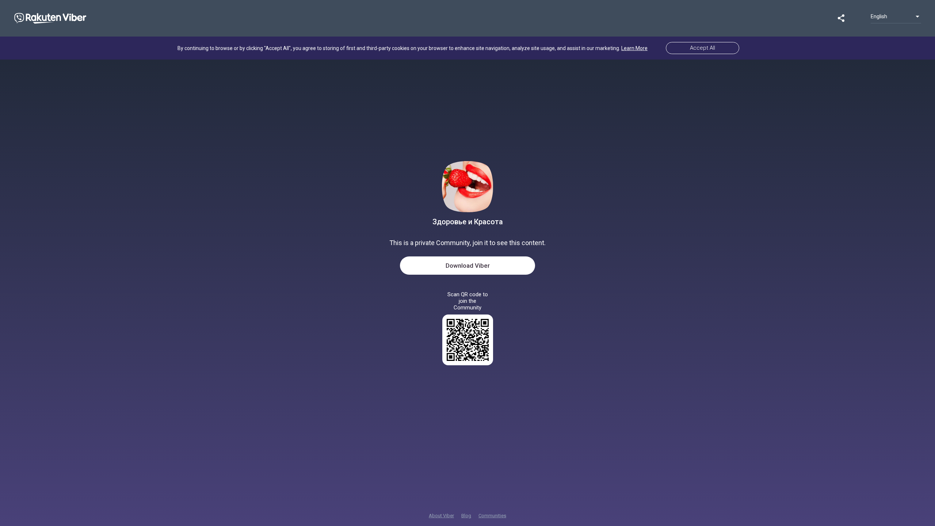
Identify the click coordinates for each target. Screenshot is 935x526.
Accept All (702, 48)
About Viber (441, 515)
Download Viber (468, 265)
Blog (466, 515)
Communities (492, 515)
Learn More (634, 48)
